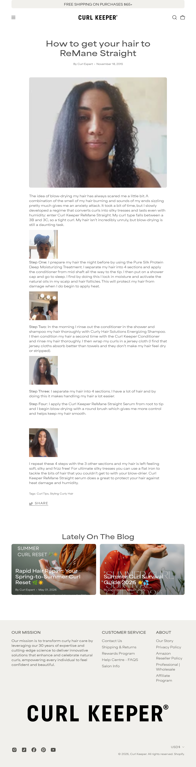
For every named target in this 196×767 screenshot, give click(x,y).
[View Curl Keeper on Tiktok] (23, 750)
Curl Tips (43, 493)
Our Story (164, 640)
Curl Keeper (138, 754)
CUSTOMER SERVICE (124, 632)
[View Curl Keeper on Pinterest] (43, 750)
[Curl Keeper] (98, 17)
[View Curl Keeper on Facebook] (33, 750)
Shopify (179, 754)
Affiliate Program (164, 678)
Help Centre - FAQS (120, 659)
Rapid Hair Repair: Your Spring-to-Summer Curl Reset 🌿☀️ (47, 576)
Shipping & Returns (119, 646)
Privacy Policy (168, 646)
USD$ (175, 747)
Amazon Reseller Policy (169, 655)
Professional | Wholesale (168, 666)
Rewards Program (118, 653)
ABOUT (163, 632)
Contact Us (112, 640)
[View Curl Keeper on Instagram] (13, 750)
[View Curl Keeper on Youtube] (52, 750)
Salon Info (111, 665)
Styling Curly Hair (61, 493)
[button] (174, 17)
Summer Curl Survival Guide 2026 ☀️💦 (133, 579)
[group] (98, 4)
